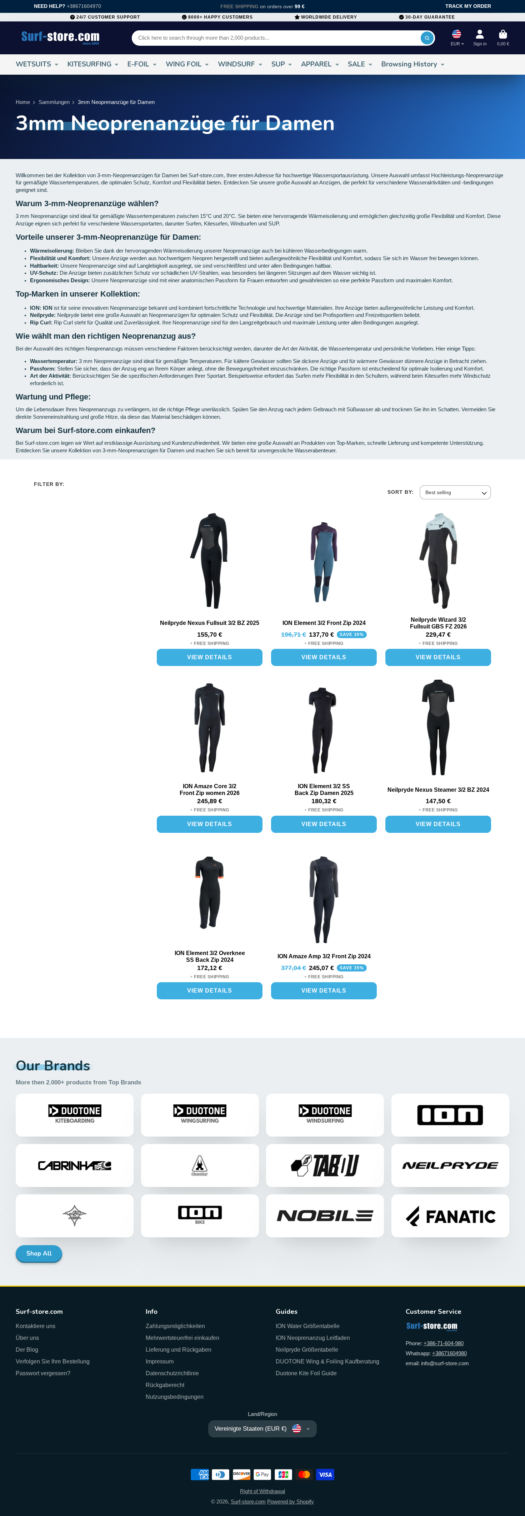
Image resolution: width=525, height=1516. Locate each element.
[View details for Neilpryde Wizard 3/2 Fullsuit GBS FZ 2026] (438, 562)
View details (209, 657)
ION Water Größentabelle (308, 1326)
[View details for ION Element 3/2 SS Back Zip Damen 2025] (324, 729)
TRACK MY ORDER (468, 6)
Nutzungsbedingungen (175, 1396)
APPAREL (316, 64)
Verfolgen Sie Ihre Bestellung (53, 1361)
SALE (356, 64)
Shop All (39, 1253)
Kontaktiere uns (35, 1326)
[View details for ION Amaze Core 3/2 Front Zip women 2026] (209, 729)
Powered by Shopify (290, 1502)
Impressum (160, 1361)
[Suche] (427, 38)
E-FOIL (138, 64)
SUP (278, 64)
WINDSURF (236, 64)
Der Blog (27, 1349)
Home (23, 102)
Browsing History (409, 64)
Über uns (27, 1337)
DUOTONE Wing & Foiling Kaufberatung (327, 1361)
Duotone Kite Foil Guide (306, 1373)
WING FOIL (184, 64)
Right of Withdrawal (262, 1491)
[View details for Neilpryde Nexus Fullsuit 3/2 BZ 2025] (209, 562)
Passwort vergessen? (43, 1373)
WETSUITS (33, 64)
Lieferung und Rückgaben (178, 1349)
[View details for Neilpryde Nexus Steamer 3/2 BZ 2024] (438, 729)
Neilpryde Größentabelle (307, 1349)
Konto (480, 38)
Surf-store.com (248, 1502)
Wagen (503, 38)
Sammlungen (54, 102)
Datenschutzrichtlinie (172, 1373)
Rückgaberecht (165, 1385)
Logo (60, 37)
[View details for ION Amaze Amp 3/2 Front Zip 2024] (324, 895)
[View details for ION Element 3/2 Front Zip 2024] (324, 562)
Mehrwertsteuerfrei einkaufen (182, 1337)
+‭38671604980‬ (449, 1353)
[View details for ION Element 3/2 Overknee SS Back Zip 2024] (209, 895)
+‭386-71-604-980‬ (444, 1343)
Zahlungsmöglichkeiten (175, 1326)
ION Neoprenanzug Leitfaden (313, 1337)
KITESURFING (89, 64)
